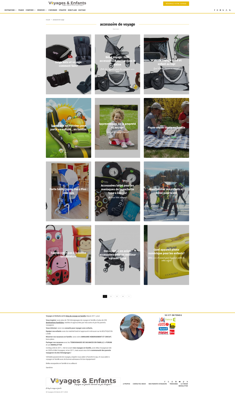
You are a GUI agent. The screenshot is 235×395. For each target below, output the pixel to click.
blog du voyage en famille (76, 316)
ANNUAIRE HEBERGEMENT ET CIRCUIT (96, 337)
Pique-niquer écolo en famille (166, 127)
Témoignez (174, 384)
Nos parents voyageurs (158, 384)
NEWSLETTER (56, 345)
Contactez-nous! (139, 384)
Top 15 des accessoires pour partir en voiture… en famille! (68, 127)
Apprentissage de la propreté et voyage (117, 125)
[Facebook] (214, 10)
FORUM (109, 342)
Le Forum (184, 384)
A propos (126, 384)
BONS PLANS (72, 10)
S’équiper (62, 10)
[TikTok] (184, 381)
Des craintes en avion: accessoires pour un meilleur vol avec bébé (117, 254)
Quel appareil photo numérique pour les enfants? (166, 251)
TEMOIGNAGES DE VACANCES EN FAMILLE (87, 342)
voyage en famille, (89, 320)
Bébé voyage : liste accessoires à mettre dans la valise (117, 61)
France (21, 10)
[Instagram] (217, 10)
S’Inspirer (30, 10)
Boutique (82, 10)
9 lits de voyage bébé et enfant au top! (166, 62)
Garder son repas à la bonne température (68, 254)
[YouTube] (180, 381)
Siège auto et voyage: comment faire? (68, 64)
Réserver (41, 10)
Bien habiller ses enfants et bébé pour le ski (166, 191)
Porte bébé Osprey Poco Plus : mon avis (69, 191)
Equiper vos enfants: (54, 331)
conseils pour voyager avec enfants (78, 328)
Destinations (10, 10)
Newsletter (183, 386)
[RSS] (223, 10)
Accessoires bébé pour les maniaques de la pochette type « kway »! (117, 189)
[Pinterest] (220, 10)
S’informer (52, 10)
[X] (168, 381)
